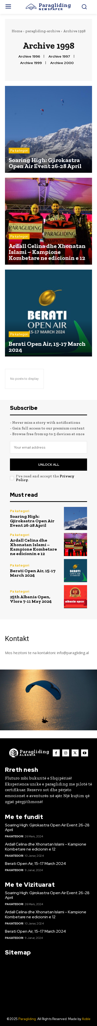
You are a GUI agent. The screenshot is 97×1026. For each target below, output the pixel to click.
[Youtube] (84, 752)
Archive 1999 (31, 63)
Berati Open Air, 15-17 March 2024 (32, 573)
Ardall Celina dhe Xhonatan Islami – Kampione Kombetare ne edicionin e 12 (33, 546)
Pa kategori (19, 150)
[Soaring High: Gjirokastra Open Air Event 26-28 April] (48, 129)
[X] (75, 752)
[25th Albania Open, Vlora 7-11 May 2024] (75, 596)
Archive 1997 (59, 56)
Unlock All (48, 464)
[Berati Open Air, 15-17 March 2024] (48, 313)
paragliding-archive (42, 31)
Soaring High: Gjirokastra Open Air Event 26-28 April (32, 521)
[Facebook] (56, 752)
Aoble (86, 1019)
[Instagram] (65, 752)
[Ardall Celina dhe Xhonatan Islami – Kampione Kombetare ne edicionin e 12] (48, 221)
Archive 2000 (62, 63)
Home (17, 31)
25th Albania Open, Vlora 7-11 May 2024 (31, 599)
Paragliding (27, 1019)
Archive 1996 (29, 56)
